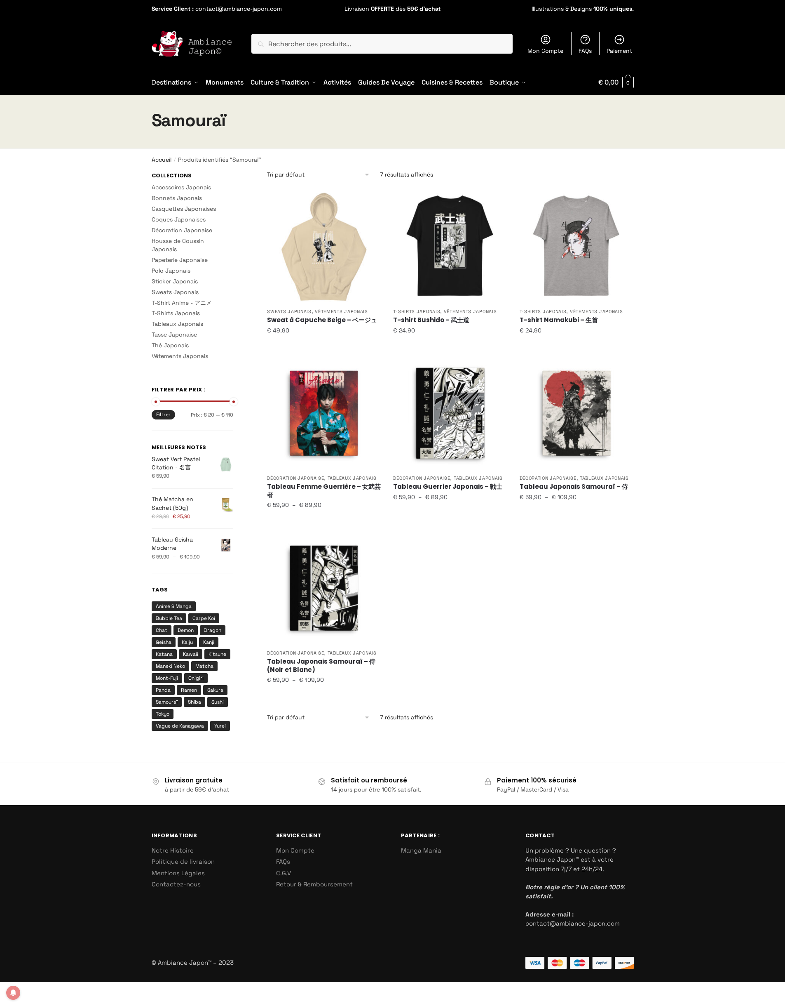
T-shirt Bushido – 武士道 (431, 320)
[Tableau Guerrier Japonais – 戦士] (450, 413)
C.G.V (283, 873)
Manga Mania (421, 850)
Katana (164, 654)
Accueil (161, 159)
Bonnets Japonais (177, 198)
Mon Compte (545, 50)
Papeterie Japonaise (180, 260)
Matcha (204, 666)
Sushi (217, 702)
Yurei (220, 726)
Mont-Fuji (167, 678)
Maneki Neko (170, 666)
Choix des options (323, 347)
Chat (161, 630)
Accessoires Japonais (181, 187)
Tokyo (162, 714)
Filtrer (163, 414)
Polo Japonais (171, 270)
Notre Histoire (173, 850)
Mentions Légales (178, 873)
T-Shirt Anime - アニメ (182, 302)
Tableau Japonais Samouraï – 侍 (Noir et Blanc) (321, 665)
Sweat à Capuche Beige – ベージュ (322, 320)
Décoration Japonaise (295, 478)
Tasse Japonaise (174, 334)
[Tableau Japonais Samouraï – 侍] (576, 413)
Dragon (212, 630)
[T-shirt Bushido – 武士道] (450, 247)
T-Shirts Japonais (416, 311)
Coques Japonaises (179, 219)
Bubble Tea (169, 618)
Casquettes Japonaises (184, 208)
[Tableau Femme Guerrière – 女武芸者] (324, 413)
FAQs (585, 50)
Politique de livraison (183, 861)
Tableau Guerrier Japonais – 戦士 (447, 487)
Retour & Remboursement (314, 884)
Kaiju (187, 642)
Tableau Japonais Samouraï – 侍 (574, 487)
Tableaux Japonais (352, 478)
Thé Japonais (170, 345)
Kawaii (190, 654)
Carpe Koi (203, 618)
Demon (186, 630)
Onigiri (196, 678)
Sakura (215, 690)
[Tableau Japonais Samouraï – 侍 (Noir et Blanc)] (324, 588)
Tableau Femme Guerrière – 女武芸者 (324, 491)
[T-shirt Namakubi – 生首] (576, 247)
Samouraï (167, 702)
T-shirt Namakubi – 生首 (559, 320)
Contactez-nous (176, 884)
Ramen (189, 690)
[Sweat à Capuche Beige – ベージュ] (324, 247)
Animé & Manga (174, 606)
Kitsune (217, 654)
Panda (163, 690)
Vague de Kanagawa (180, 726)
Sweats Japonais (289, 311)
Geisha (163, 642)
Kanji (208, 642)
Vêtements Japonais (341, 311)
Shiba (194, 702)
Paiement (619, 50)
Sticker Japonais (175, 281)
